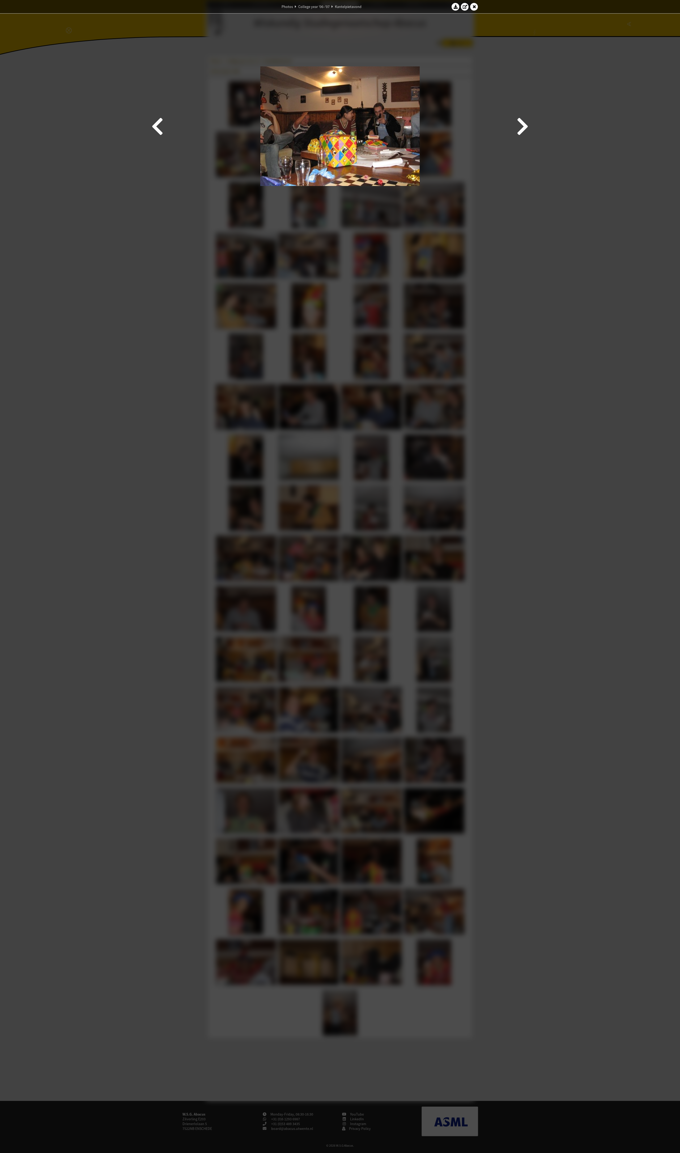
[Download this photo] (456, 7)
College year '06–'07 (314, 6)
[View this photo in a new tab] (465, 7)
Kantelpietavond (348, 6)
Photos (287, 6)
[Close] (474, 7)
